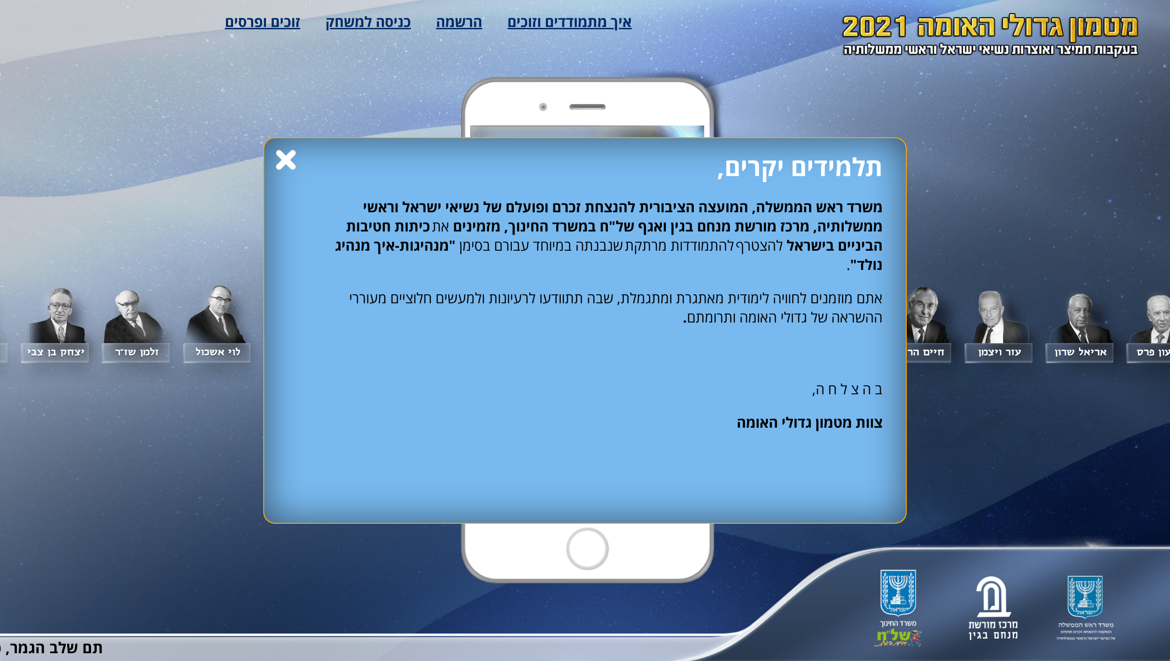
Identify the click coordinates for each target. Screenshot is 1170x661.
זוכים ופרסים (262, 21)
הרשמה (459, 21)
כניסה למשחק (368, 21)
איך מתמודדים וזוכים (569, 21)
